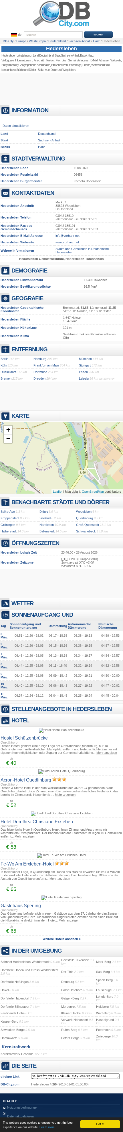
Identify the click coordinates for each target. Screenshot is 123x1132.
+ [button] (8, 429)
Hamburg (39, 358)
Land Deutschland (43, 55)
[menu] (16, 34)
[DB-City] (61, 27)
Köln (4, 365)
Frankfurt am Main (46, 365)
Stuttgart (85, 365)
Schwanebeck (86, 531)
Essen (83, 372)
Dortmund (40, 372)
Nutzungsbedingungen (22, 1107)
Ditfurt (54, 69)
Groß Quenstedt (87, 524)
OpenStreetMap (93, 491)
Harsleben (46, 524)
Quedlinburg (84, 518)
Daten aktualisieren (16, 125)
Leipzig (84, 378)
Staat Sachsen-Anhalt (67, 55)
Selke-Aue (43, 69)
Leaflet (57, 491)
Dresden (39, 378)
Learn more (47, 1127)
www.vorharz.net (67, 242)
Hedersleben (61, 48)
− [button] (8, 438)
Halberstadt (9, 531)
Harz (41, 147)
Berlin (4, 358)
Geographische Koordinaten (34, 65)
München (85, 358)
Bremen (6, 378)
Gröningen (8, 524)
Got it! (100, 1124)
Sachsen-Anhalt (49, 140)
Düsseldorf (8, 372)
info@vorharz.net (67, 235)
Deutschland (46, 133)
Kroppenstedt (10, 518)
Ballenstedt (47, 531)
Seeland (45, 518)
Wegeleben (68, 69)
